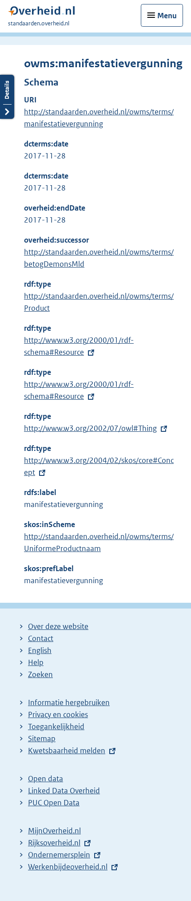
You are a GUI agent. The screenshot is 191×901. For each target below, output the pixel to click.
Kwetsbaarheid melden (66, 750)
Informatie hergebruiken (69, 702)
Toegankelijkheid (56, 726)
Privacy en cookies (58, 714)
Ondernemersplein (59, 855)
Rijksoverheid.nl (54, 843)
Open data (45, 778)
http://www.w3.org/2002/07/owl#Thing (90, 428)
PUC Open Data (54, 803)
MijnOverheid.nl (54, 831)
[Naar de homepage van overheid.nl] (41, 13)
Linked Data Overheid (64, 790)
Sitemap (42, 738)
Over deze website (58, 626)
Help (36, 662)
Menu (167, 15)
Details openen (7, 97)
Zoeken (40, 674)
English (40, 650)
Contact (40, 638)
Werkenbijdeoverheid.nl (67, 867)
